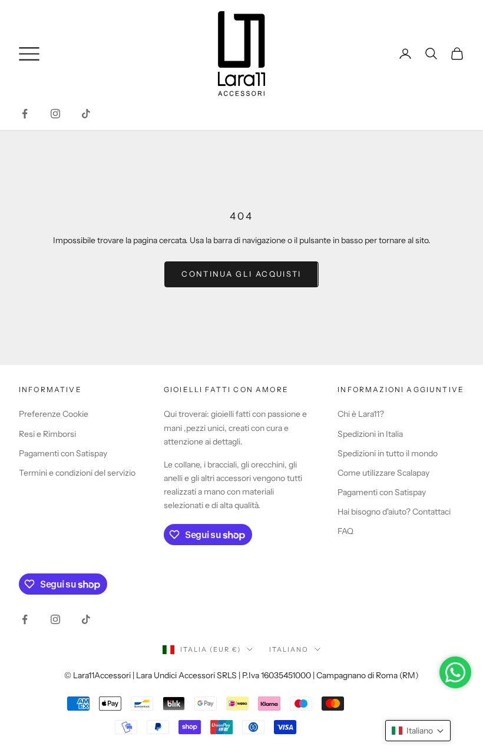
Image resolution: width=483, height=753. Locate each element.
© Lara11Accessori (97, 675)
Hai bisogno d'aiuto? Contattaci (394, 511)
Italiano (289, 649)
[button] (418, 731)
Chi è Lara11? (361, 414)
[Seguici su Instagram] (55, 114)
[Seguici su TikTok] (86, 114)
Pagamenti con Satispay (63, 453)
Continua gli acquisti (241, 273)
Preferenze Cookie (53, 414)
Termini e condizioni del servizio (77, 472)
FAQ (345, 531)
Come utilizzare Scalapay (383, 472)
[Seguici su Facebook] (25, 114)
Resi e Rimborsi (47, 434)
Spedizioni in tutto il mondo (388, 453)
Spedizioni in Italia (370, 434)
